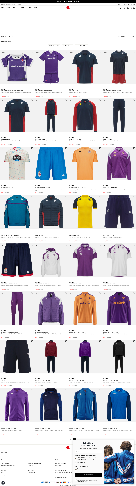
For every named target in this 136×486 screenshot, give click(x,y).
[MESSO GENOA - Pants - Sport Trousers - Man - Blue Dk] (104, 136)
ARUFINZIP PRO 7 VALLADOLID (15, 332)
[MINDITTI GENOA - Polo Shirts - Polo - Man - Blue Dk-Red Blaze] (70, 87)
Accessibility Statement (60, 475)
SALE (35, 7)
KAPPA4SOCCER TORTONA (11, 428)
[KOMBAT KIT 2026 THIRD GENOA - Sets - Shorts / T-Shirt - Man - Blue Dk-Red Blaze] (104, 87)
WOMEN (8, 7)
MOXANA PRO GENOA (45, 139)
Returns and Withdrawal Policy (8, 465)
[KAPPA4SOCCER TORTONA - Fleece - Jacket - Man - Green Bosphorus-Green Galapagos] (10, 425)
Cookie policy (58, 467)
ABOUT (125, 4)
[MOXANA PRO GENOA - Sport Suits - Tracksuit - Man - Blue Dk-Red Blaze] (36, 136)
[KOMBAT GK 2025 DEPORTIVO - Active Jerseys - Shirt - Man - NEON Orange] (70, 184)
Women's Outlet (81, 45)
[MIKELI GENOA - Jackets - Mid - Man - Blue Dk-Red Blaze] (36, 232)
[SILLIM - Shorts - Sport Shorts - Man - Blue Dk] (2, 377)
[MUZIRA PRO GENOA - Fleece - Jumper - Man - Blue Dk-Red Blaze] (70, 136)
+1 (12, 425)
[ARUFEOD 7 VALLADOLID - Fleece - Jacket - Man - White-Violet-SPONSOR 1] (36, 281)
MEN (2, 7)
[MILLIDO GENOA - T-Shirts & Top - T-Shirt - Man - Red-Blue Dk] (5, 136)
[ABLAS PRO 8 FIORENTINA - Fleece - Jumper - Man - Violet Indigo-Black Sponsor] (73, 329)
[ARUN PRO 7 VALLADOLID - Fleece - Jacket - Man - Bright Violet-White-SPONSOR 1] (104, 184)
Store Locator (31, 470)
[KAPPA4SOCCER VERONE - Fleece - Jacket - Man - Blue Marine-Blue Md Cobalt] (107, 425)
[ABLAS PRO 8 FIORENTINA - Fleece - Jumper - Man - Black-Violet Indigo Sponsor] (75, 329)
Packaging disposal (32, 467)
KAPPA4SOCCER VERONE (117, 429)
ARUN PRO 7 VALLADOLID (116, 187)
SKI (17, 7)
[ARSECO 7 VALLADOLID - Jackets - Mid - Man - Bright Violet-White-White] (36, 329)
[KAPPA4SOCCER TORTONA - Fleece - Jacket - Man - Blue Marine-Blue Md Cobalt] (5, 425)
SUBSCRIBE (88, 474)
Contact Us (30, 465)
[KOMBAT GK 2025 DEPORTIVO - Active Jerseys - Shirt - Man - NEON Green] (73, 184)
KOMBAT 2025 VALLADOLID (11, 187)
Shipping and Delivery (6, 467)
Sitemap (3, 475)
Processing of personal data (61, 470)
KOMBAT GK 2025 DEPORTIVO (84, 188)
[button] (3, 483)
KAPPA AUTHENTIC (10, 4)
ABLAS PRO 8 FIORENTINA (82, 332)
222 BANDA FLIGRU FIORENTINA (15, 235)
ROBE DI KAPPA (21, 4)
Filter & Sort (130, 36)
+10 (46, 376)
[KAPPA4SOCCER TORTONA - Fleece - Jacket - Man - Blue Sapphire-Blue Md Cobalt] (7, 425)
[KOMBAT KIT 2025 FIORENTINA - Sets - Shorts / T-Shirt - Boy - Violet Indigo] (36, 87)
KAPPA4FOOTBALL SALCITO (46, 380)
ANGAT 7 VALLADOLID (84, 284)
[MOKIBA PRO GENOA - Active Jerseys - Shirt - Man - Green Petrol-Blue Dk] (73, 232)
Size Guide (3, 470)
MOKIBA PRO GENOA (79, 235)
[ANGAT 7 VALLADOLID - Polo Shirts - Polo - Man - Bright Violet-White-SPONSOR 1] (70, 281)
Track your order (5, 463)
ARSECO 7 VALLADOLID (49, 332)
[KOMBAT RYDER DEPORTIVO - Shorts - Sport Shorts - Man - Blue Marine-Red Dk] (39, 184)
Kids (2, 36)
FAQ (2, 472)
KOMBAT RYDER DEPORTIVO (50, 188)
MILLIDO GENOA (11, 139)
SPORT (30, 7)
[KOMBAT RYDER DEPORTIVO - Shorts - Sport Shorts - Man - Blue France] (36, 184)
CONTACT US (131, 4)
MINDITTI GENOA (78, 91)
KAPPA (3, 4)
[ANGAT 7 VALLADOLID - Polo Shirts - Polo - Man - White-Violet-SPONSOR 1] (73, 281)
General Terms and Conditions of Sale (63, 472)
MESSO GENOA (113, 139)
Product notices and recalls (61, 477)
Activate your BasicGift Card (34, 463)
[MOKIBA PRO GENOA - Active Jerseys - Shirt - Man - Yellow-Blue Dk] (70, 232)
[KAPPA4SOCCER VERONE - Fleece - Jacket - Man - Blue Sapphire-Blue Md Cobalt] (104, 425)
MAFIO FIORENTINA (113, 235)
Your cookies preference (60, 463)
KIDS (13, 7)
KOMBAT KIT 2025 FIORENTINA (48, 91)
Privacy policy (58, 465)
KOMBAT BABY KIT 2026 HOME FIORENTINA (16, 91)
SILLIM (15, 380)
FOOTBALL (23, 7)
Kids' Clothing (54, 45)
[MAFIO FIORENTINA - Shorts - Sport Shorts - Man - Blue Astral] (104, 232)
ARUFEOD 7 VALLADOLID (48, 284)
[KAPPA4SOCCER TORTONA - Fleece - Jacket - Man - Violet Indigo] (2, 425)
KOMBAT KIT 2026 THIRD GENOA (117, 91)
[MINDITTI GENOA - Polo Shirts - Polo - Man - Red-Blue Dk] (73, 87)
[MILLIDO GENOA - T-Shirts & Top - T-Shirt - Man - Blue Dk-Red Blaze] (2, 136)
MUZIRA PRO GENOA (82, 139)
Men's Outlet (67, 45)
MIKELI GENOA (47, 235)
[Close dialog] (132, 442)
